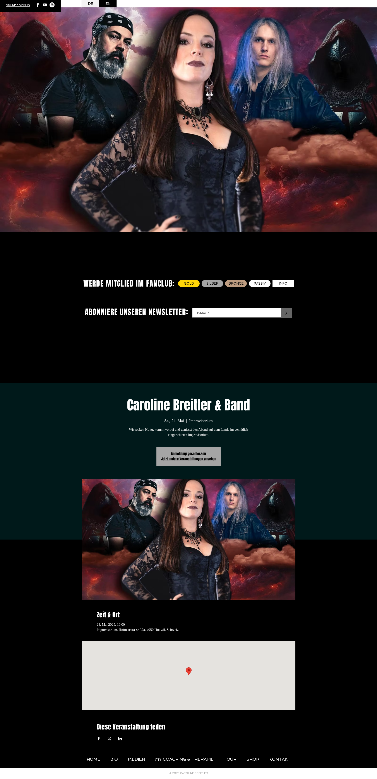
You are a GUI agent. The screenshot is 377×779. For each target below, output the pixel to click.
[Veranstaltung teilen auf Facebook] (99, 738)
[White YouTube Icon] (44, 4)
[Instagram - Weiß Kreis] (52, 4)
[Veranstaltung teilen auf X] (109, 738)
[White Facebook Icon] (37, 4)
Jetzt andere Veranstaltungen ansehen (188, 458)
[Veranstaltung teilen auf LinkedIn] (120, 738)
